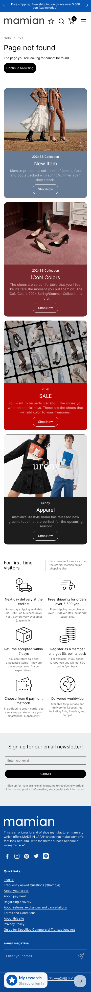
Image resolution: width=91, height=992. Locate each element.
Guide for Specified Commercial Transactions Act (39, 929)
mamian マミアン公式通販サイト (53, 978)
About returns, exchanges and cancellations (35, 907)
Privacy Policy (14, 924)
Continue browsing (19, 68)
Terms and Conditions (19, 913)
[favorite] (51, 21)
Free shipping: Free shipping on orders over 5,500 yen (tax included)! (45, 6)
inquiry (9, 879)
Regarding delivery (17, 902)
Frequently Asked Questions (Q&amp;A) (32, 885)
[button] (61, 21)
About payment (15, 896)
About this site (14, 918)
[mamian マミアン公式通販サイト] (24, 21)
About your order (16, 891)
